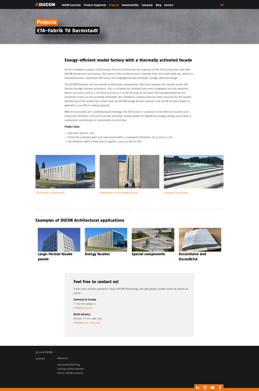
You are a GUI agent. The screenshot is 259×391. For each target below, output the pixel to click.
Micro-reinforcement (70, 373)
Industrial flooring (68, 364)
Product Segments (95, 5)
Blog (158, 5)
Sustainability (130, 5)
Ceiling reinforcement (70, 369)
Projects (114, 5)
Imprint (40, 358)
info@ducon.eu (83, 308)
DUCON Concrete (71, 5)
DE (221, 5)
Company (147, 5)
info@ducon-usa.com (87, 323)
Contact (168, 5)
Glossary (62, 358)
